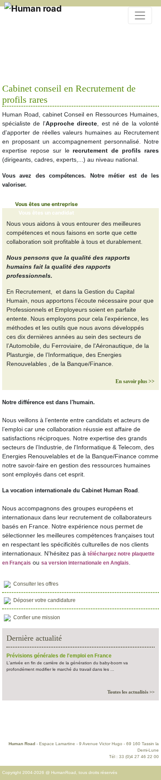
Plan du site (83, 725)
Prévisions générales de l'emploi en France (59, 656)
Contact (14, 725)
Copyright (139, 725)
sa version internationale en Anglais (85, 563)
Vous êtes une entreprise (46, 204)
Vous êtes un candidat (46, 212)
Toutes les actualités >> (131, 691)
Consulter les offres (35, 584)
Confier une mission (36, 617)
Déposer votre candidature (44, 600)
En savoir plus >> (135, 381)
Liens (112, 725)
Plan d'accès (46, 725)
